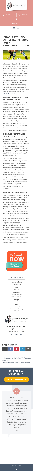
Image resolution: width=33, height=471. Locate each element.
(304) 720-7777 (16, 23)
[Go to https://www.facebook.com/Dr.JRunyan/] (16, 19)
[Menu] (16, 468)
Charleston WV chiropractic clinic (14, 94)
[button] (16, 379)
